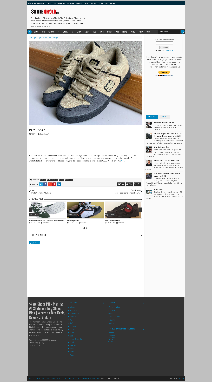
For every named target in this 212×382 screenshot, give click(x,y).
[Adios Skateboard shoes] (149, 149)
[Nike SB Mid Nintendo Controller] (149, 125)
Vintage (67, 180)
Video (111, 323)
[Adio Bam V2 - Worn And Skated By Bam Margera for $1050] (149, 176)
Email (122, 184)
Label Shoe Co (76, 339)
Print (130, 184)
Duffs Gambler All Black (112, 220)
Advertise (70, 3)
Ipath (102, 32)
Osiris (133, 32)
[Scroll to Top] (208, 377)
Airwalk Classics (159, 189)
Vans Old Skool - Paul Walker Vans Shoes (166, 160)
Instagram (112, 337)
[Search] (183, 32)
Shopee (111, 333)
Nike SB (124, 32)
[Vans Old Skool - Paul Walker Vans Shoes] (149, 163)
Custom (73, 317)
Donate (112, 3)
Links (86, 3)
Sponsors (79, 3)
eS (72, 32)
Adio (43, 32)
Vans (148, 32)
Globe (94, 32)
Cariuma (51, 32)
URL (138, 184)
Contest (112, 310)
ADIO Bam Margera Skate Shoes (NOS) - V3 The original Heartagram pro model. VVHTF (167, 134)
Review (112, 320)
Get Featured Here (59, 3)
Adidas (36, 32)
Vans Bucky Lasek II (73, 220)
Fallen (87, 32)
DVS (71, 323)
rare (60, 180)
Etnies (79, 32)
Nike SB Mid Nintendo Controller (164, 122)
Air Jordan (74, 310)
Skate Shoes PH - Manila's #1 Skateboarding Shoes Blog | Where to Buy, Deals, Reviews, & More (47, 310)
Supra (141, 32)
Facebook (112, 335)
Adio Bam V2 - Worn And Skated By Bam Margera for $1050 (167, 174)
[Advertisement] (130, 16)
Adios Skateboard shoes (161, 147)
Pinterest (111, 342)
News (111, 313)
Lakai (117, 32)
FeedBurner (169, 50)
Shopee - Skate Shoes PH (36, 3)
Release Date (114, 317)
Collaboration (75, 313)
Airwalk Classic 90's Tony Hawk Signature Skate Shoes (46, 220)
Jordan (109, 32)
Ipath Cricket (51, 180)
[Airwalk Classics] (149, 192)
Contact (93, 3)
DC (58, 32)
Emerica (65, 32)
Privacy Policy (103, 3)
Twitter (110, 339)
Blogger (181, 378)
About (49, 3)
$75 (122, 161)
